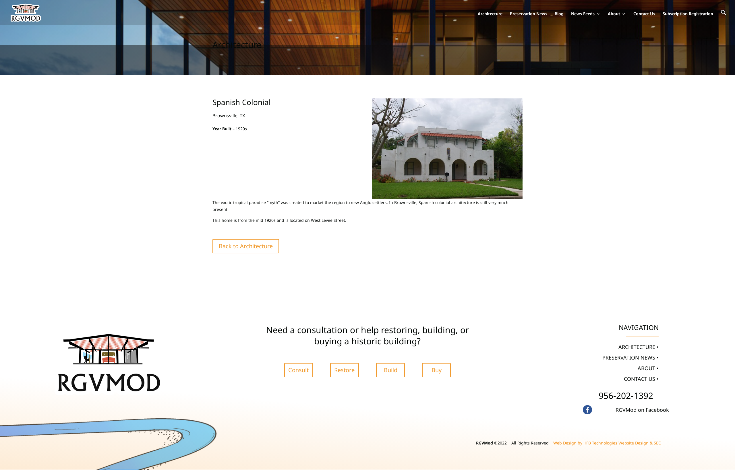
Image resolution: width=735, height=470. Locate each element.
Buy (437, 370)
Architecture (490, 14)
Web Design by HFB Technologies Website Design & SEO (607, 443)
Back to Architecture (246, 246)
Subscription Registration (688, 14)
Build (390, 370)
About (614, 14)
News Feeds (583, 14)
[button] (723, 17)
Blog (559, 14)
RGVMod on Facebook (642, 409)
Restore (344, 370)
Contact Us (644, 14)
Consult (298, 370)
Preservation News (528, 14)
